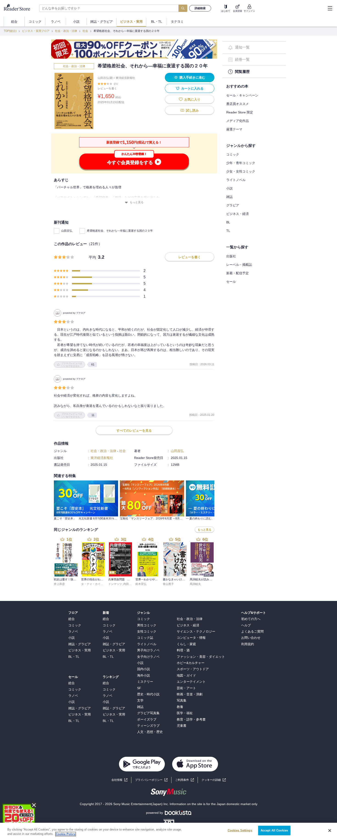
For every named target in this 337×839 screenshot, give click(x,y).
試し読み (192, 110)
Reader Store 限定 (239, 112)
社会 (85, 31)
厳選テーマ (234, 129)
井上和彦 (59, 584)
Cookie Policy (65, 834)
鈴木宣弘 (140, 584)
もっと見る (137, 202)
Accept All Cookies (274, 830)
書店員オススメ (237, 104)
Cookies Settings (240, 830)
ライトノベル (236, 180)
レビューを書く (107, 88)
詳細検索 (200, 8)
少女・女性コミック (240, 171)
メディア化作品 (237, 121)
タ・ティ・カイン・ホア (96, 584)
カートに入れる (192, 88)
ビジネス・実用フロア (36, 31)
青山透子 (168, 584)
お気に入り (192, 99)
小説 (229, 188)
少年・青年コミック (240, 163)
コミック (232, 154)
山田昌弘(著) (105, 78)
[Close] (330, 830)
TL (228, 231)
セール (231, 281)
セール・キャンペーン (242, 95)
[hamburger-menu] (330, 8)
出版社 (231, 256)
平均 (92, 257)
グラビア (232, 205)
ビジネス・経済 (237, 214)
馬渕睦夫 (195, 584)
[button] (213, 780)
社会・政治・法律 (66, 31)
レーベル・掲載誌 (239, 264)
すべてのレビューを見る (134, 430)
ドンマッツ (115, 584)
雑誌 (229, 197)
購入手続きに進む (192, 77)
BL (228, 222)
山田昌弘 (66, 230)
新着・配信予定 (237, 273)
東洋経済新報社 (125, 78)
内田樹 (127, 584)
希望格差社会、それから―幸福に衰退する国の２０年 (120, 230)
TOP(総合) (10, 31)
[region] (168, 831)
